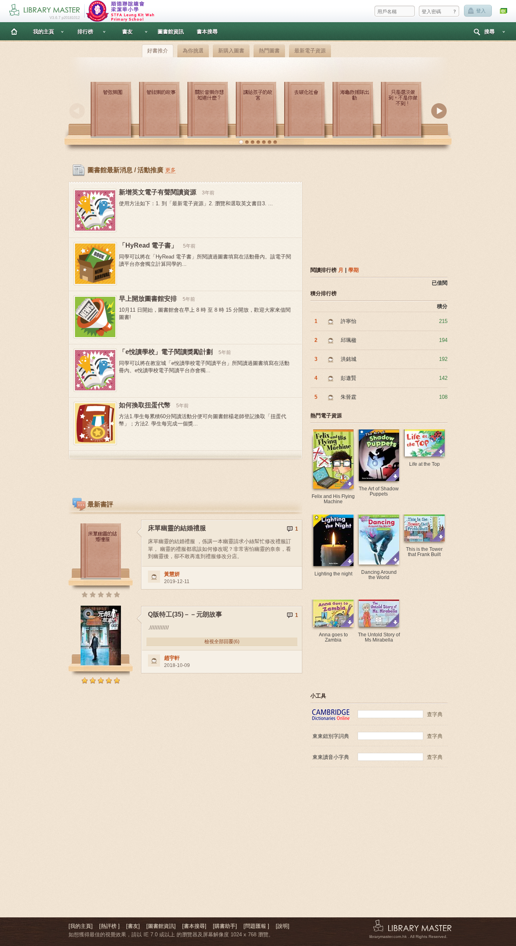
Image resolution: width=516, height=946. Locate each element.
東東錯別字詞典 (330, 736)
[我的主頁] (81, 926)
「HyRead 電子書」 (148, 245)
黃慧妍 (172, 574)
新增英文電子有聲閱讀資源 (157, 192)
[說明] (282, 926)
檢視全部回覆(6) (221, 641)
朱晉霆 (348, 397)
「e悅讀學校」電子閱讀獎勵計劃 (166, 351)
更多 (170, 170)
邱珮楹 (348, 340)
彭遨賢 (348, 378)
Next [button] (439, 111)
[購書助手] (225, 926)
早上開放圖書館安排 (148, 298)
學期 (353, 270)
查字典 (435, 714)
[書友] (133, 926)
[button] (241, 142)
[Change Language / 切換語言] (504, 11)
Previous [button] (77, 111)
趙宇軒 (172, 658)
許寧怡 (348, 321)
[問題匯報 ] (256, 926)
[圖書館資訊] (161, 926)
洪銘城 (348, 359)
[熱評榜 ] (109, 926)
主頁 (14, 31)
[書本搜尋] (194, 926)
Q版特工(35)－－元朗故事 (185, 614)
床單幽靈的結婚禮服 (177, 528)
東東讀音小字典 (330, 757)
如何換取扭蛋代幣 (145, 405)
